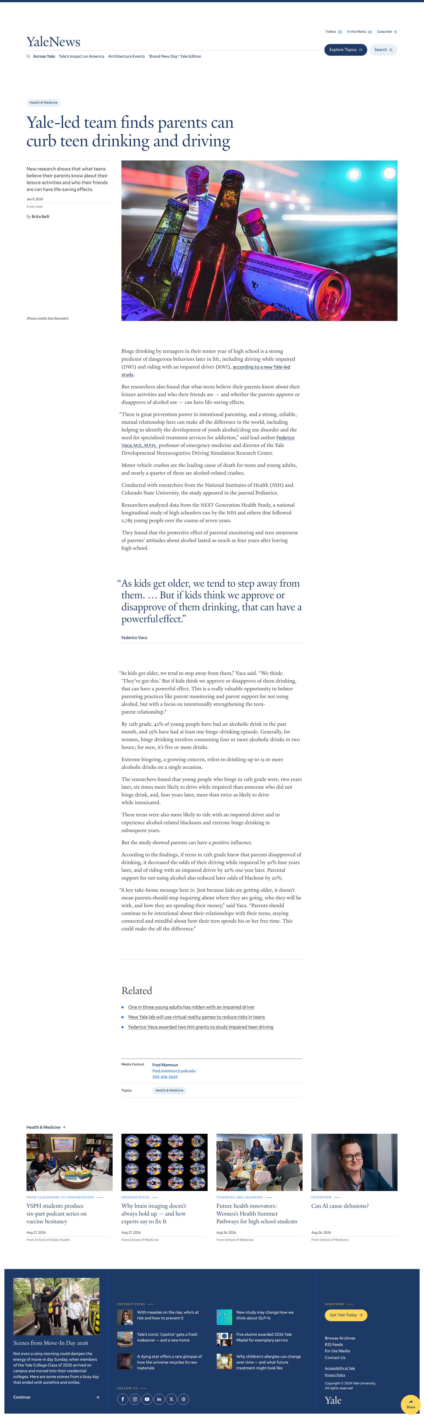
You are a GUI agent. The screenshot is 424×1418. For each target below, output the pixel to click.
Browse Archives (340, 1338)
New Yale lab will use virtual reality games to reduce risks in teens (196, 1016)
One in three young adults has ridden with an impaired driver (191, 1007)
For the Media (337, 1351)
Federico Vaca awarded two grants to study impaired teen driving (200, 1026)
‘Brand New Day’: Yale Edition (175, 56)
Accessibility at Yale (340, 1368)
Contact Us (335, 1357)
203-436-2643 (165, 1077)
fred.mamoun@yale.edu (174, 1071)
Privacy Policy (335, 1375)
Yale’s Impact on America (81, 56)
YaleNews (53, 43)
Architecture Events (126, 56)
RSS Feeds (334, 1344)
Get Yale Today (343, 1315)
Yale (333, 1401)
